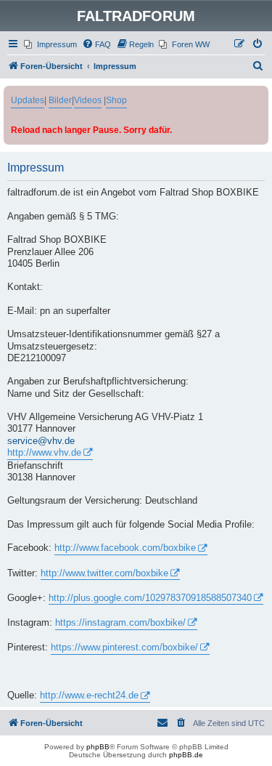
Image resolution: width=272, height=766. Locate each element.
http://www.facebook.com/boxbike (125, 548)
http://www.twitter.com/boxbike (104, 573)
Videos (88, 100)
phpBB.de (186, 755)
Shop (116, 100)
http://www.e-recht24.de (89, 695)
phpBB (98, 747)
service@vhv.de (41, 441)
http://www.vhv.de (44, 453)
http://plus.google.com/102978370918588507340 (150, 598)
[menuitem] (50, 44)
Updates (27, 100)
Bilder (60, 100)
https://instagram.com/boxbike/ (120, 623)
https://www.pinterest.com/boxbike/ (124, 647)
